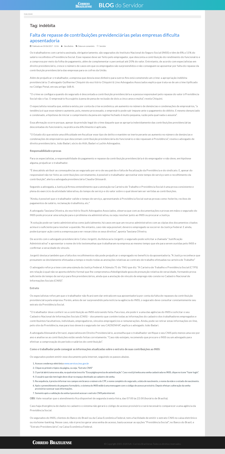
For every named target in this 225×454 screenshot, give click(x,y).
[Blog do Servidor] (122, 4)
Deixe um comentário (86, 46)
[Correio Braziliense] (86, 4)
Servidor (102, 46)
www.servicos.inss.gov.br (76, 363)
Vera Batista (68, 46)
